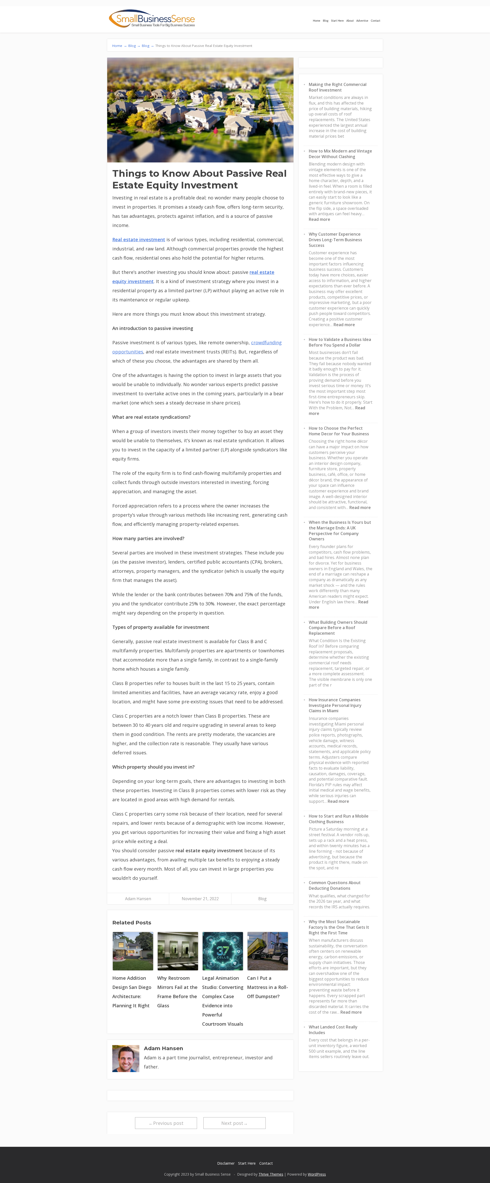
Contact (375, 20)
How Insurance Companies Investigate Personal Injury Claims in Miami (335, 705)
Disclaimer (226, 1163)
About (350, 20)
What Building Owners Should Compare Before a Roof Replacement (338, 627)
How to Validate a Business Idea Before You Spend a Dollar (340, 342)
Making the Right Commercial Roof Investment (337, 87)
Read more (319, 219)
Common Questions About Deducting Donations (335, 885)
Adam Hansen (138, 898)
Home (316, 20)
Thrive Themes (271, 1174)
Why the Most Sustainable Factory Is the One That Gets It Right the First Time (339, 927)
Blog (325, 20)
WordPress (317, 1174)
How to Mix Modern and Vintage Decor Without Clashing (340, 153)
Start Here (337, 20)
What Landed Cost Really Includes (333, 1029)
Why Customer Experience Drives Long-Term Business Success (335, 239)
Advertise (362, 20)
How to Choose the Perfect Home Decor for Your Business (339, 431)
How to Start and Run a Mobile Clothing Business (339, 818)
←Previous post (166, 1123)
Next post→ (234, 1123)
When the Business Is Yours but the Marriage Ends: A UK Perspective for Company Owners (340, 530)
